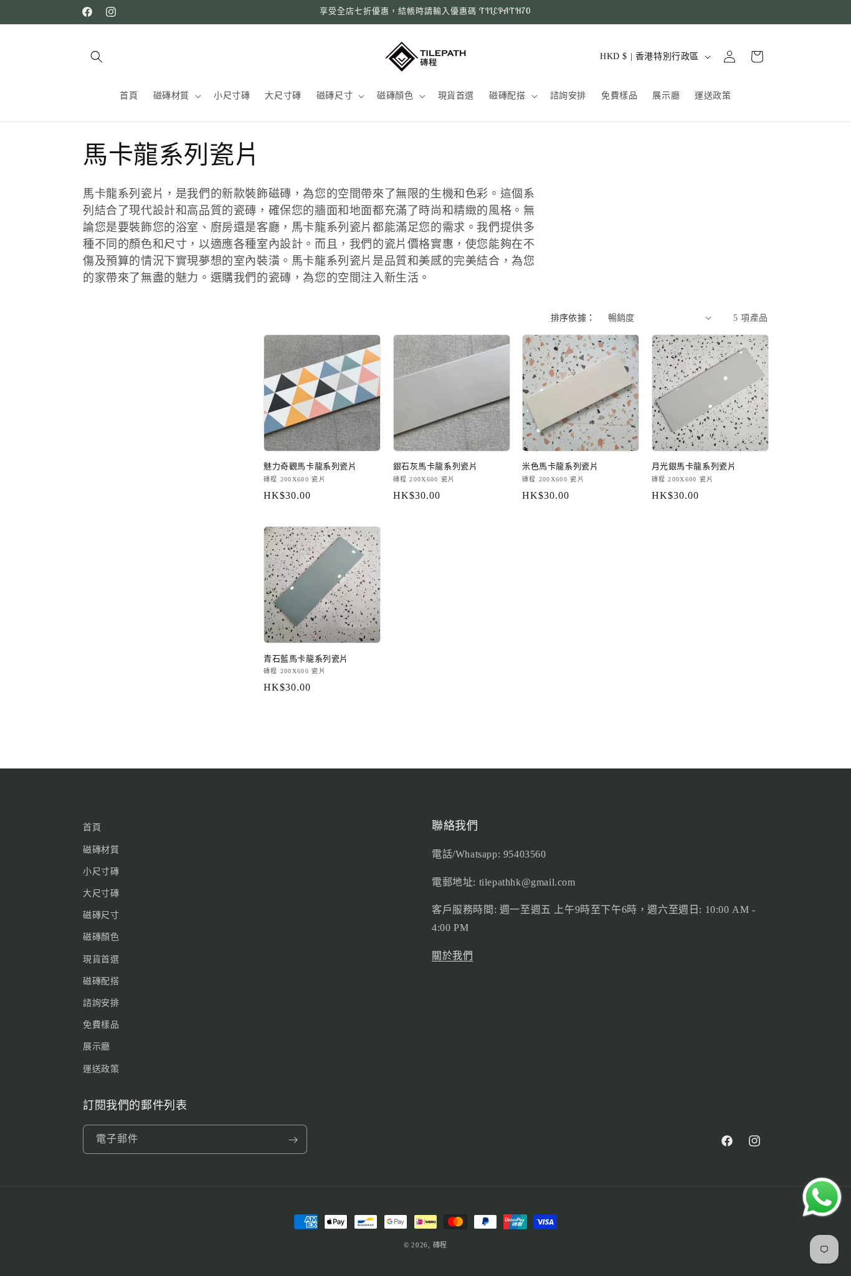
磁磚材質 (101, 849)
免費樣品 (101, 1024)
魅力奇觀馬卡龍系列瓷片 (310, 466)
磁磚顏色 (101, 937)
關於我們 (452, 955)
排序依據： (573, 318)
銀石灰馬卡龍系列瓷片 (435, 466)
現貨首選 (101, 958)
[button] (96, 56)
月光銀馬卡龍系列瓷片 (694, 466)
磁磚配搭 (101, 980)
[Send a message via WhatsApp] (822, 1197)
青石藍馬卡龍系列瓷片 (306, 659)
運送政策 (101, 1068)
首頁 (92, 827)
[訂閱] (293, 1140)
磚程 (440, 1245)
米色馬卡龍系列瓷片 (560, 466)
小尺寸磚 (101, 871)
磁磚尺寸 (101, 915)
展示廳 (96, 1046)
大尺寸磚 (101, 893)
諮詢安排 (101, 1002)
